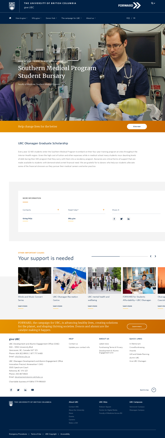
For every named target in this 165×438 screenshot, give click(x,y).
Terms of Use (36, 434)
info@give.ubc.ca (22, 357)
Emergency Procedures (18, 434)
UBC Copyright (51, 434)
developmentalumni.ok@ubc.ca (29, 377)
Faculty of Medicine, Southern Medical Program (39, 84)
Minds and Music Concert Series (30, 298)
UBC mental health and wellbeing (98, 298)
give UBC (14, 339)
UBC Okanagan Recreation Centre (65, 298)
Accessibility (65, 434)
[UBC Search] (153, 3)
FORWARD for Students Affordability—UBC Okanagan (137, 298)
